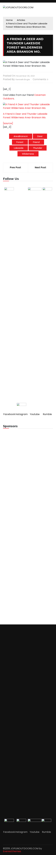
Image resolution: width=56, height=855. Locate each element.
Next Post (40, 167)
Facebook (9, 414)
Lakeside (18, 148)
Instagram (21, 414)
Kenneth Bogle (23, 79)
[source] (8, 123)
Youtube (35, 414)
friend (36, 142)
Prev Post (15, 167)
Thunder (37, 148)
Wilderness (28, 153)
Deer (40, 136)
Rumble (47, 414)
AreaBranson (21, 136)
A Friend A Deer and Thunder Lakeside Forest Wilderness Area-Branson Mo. (25, 115)
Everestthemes (12, 851)
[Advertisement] (28, 463)
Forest (19, 142)
